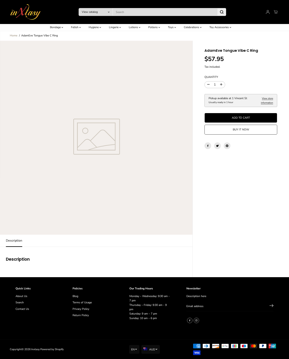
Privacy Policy (81, 309)
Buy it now (241, 129)
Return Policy (81, 315)
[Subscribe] (271, 306)
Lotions (134, 27)
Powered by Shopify (52, 349)
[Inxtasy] (25, 12)
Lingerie (114, 27)
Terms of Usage (82, 302)
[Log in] (267, 12)
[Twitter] (217, 145)
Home (13, 35)
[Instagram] (196, 320)
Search (20, 302)
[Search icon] (221, 12)
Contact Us (22, 309)
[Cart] (275, 12)
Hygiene (94, 27)
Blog (75, 296)
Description (14, 240)
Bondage (56, 27)
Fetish (75, 27)
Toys (171, 27)
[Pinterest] (227, 145)
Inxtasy (35, 349)
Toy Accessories (219, 27)
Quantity (211, 77)
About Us (21, 296)
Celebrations (192, 27)
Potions (153, 27)
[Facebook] (207, 145)
